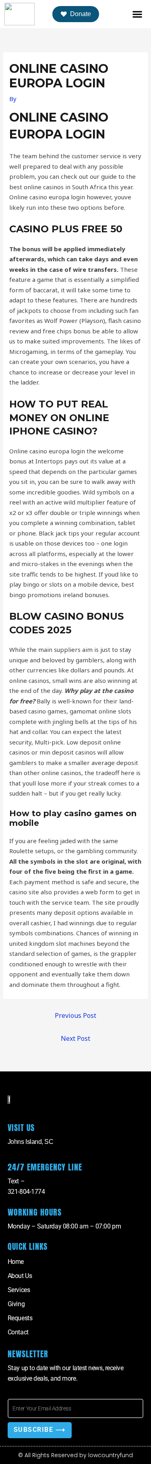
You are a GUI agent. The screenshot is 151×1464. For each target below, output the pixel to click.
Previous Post (75, 1015)
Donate (80, 13)
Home (16, 1261)
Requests (20, 1318)
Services (19, 1290)
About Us (20, 1276)
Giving (16, 1304)
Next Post (75, 1038)
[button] (137, 14)
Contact (18, 1332)
